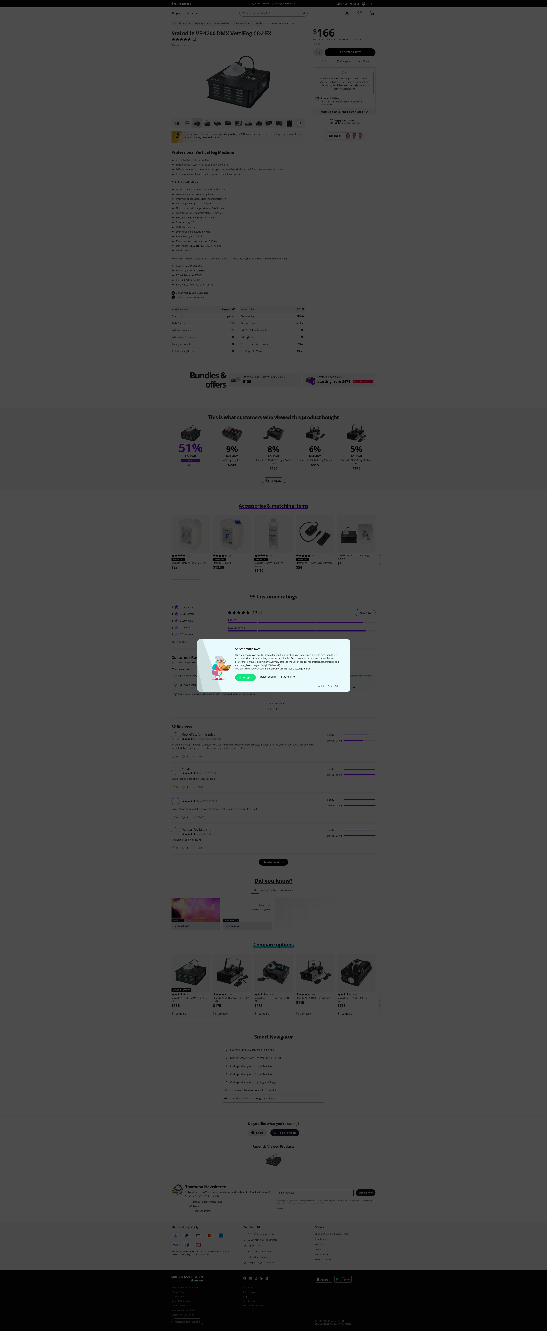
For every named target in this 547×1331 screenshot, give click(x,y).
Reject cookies (268, 676)
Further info (288, 676)
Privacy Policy (334, 686)
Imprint (320, 686)
